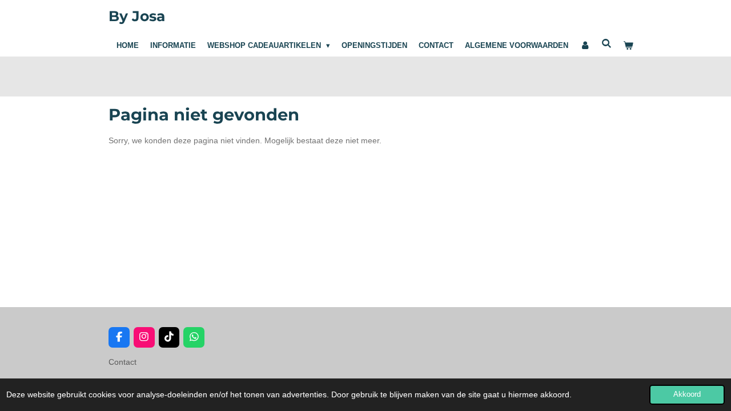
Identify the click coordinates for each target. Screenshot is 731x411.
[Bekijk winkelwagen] (629, 46)
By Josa (137, 16)
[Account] (585, 46)
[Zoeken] (607, 44)
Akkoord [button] (687, 394)
